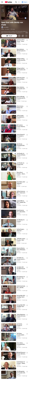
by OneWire (6, 27)
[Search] (16, 2)
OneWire (18, 42)
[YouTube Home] (8, 2)
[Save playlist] (19, 35)
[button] (14, 12)
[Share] (22, 35)
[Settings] (19, 2)
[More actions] (26, 35)
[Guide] (2, 2)
